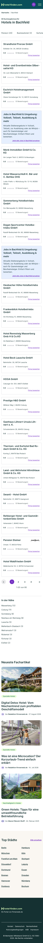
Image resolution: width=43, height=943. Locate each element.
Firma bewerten (34, 55)
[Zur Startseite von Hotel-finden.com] (11, 4)
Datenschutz (20, 926)
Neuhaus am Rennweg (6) (12, 618)
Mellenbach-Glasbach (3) (12, 626)
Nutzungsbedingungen (15, 930)
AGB (27, 930)
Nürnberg (26, 881)
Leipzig (25, 864)
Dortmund (5, 870)
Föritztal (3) (6, 638)
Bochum (25, 886)
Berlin (3, 848)
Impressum (34, 930)
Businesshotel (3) (24, 33)
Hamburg (26, 848)
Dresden (25, 875)
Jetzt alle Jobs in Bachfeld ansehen (26, 141)
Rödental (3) (6, 634)
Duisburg (5, 886)
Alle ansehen (36, 840)
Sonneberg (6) (7, 614)
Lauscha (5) (6, 622)
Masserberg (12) (8, 605)
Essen (24, 870)
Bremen (4, 875)
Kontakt (10, 926)
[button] (34, 5)
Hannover (5, 881)
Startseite (5, 13)
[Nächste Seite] (39, 581)
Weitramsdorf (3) (8, 630)
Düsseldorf (6, 864)
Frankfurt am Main (9, 859)
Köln (23, 853)
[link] (21, 50)
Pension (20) (6, 33)
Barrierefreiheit (31, 926)
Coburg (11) (6, 610)
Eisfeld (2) (5, 643)
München (5, 853)
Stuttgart (25, 859)
